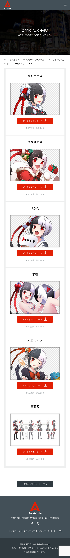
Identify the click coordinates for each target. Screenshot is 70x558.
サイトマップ (29, 531)
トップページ (14, 531)
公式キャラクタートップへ (35, 484)
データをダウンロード (32, 121)
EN (60, 531)
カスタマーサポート (47, 531)
